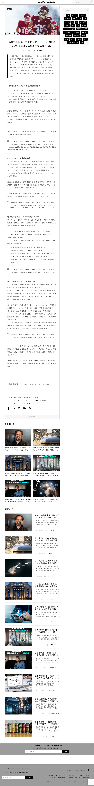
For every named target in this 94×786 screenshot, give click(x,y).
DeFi (78, 25)
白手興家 (76, 32)
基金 (79, 18)
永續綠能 (68, 35)
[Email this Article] (10, 32)
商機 (74, 18)
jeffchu (28, 400)
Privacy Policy (62, 777)
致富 (68, 15)
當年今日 (74, 15)
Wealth (52, 599)
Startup (79, 39)
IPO (73, 25)
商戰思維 (84, 32)
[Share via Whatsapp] (15, 32)
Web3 (84, 25)
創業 (73, 29)
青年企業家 (83, 22)
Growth (54, 530)
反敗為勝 (79, 29)
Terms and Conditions (74, 777)
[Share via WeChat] (19, 32)
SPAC (67, 25)
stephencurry (29, 403)
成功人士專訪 (68, 32)
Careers (53, 777)
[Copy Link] (24, 32)
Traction (67, 18)
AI (72, 22)
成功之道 (17, 397)
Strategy (39, 50)
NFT (72, 39)
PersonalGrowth (73, 42)
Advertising (86, 777)
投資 (85, 39)
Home (51, 775)
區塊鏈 (66, 39)
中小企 (83, 35)
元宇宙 (67, 22)
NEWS (52, 576)
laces (20, 400)
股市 (85, 18)
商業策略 (27, 397)
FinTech (82, 15)
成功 (86, 29)
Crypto (66, 29)
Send (65, 751)
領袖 (82, 42)
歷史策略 (76, 35)
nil (19, 403)
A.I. (76, 22)
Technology (53, 622)
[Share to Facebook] (6, 32)
